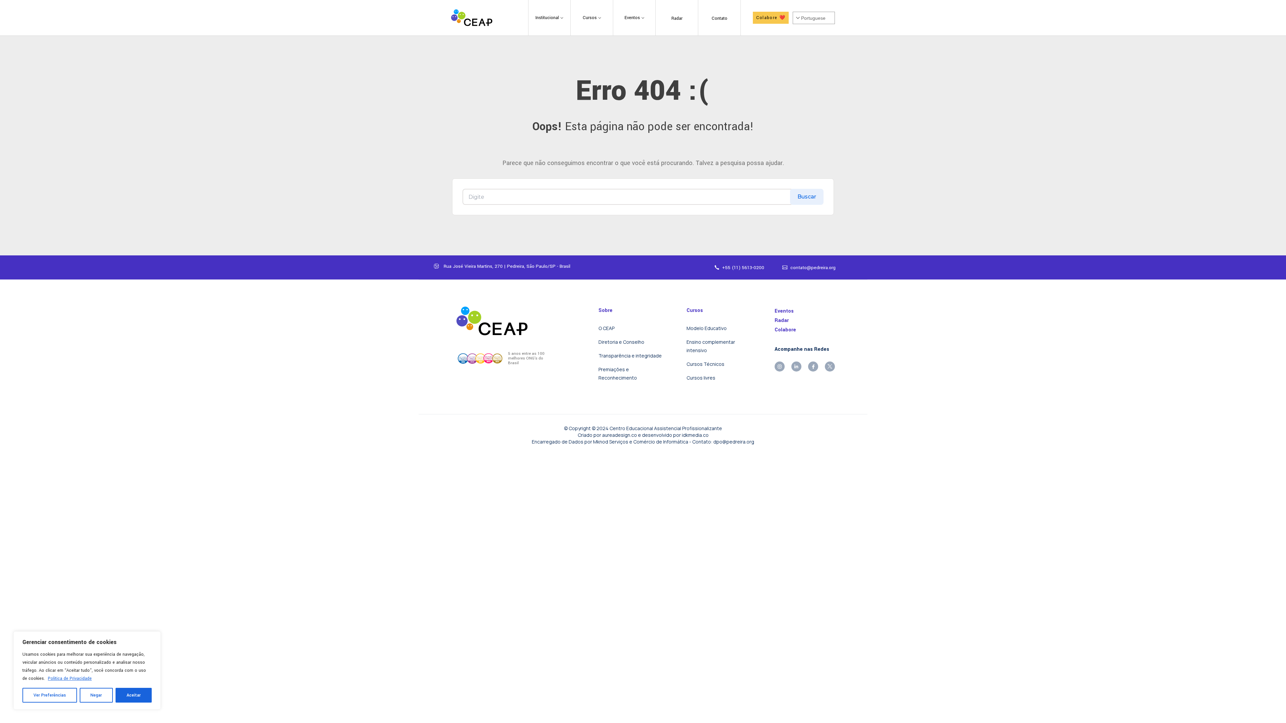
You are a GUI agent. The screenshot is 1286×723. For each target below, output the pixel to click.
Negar (96, 695)
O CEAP (606, 328)
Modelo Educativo (707, 328)
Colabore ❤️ (771, 18)
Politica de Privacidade (70, 678)
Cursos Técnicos (705, 364)
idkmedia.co (695, 435)
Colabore (785, 329)
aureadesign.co (619, 435)
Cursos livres (701, 378)
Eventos (784, 311)
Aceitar (134, 695)
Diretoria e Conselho (621, 342)
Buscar (806, 196)
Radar (782, 320)
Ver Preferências (49, 695)
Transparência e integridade (630, 355)
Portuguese (813, 18)
